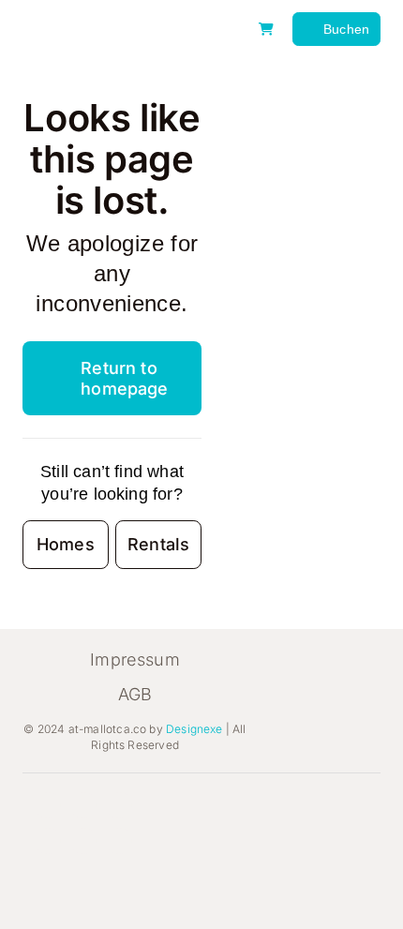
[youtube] (48, 841)
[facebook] (48, 805)
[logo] (114, 18)
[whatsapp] (83, 841)
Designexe (194, 729)
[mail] (119, 841)
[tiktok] (119, 805)
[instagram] (83, 805)
